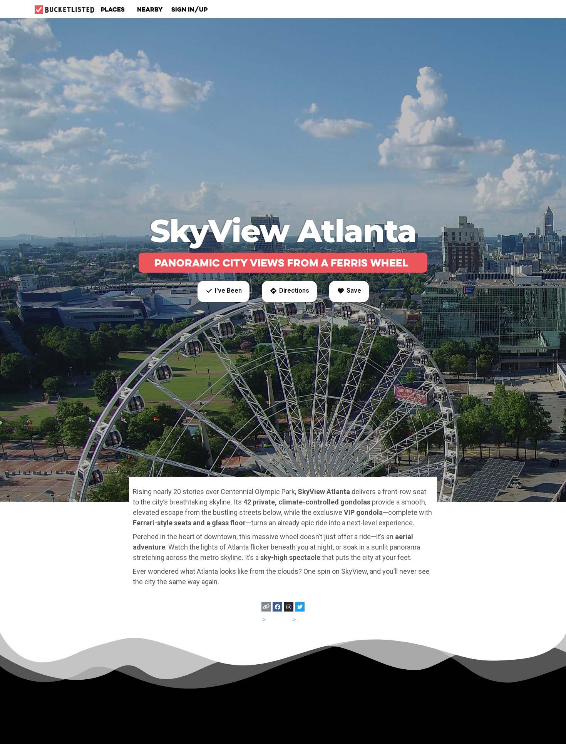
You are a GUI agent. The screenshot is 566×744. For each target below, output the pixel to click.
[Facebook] (277, 607)
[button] (224, 291)
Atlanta (307, 619)
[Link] (266, 607)
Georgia (279, 619)
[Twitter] (300, 607)
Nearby (150, 9)
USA (254, 619)
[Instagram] (288, 607)
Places (113, 9)
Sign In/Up (189, 9)
